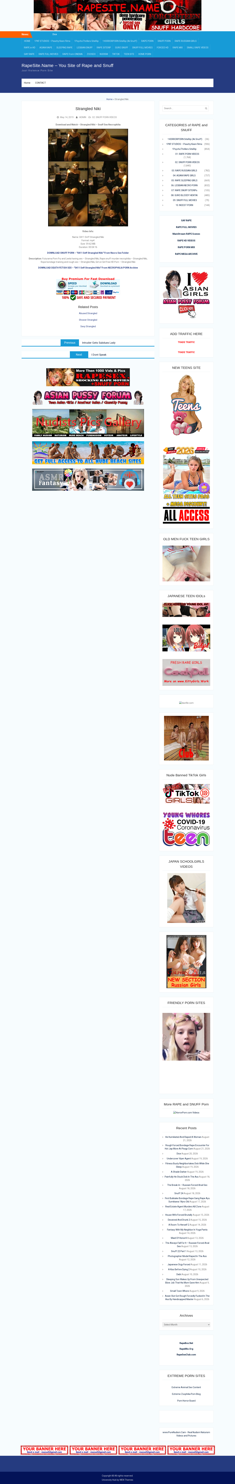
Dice (179, 1153)
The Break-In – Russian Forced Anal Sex (187, 1185)
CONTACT (40, 82)
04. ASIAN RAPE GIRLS (184, 175)
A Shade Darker (179, 1172)
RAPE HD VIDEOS (186, 240)
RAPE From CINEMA (73, 54)
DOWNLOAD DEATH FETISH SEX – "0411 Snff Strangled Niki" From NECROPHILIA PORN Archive (88, 267)
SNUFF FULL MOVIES (142, 47)
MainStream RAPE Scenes (186, 234)
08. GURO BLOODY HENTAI (184, 195)
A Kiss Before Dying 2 (179, 1269)
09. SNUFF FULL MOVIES (185, 200)
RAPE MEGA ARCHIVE (186, 254)
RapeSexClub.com (186, 1354)
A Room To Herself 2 (178, 1224)
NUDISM (104, 54)
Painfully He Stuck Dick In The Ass (182, 1176)
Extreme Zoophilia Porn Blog (186, 1394)
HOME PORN (144, 54)
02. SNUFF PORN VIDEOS (104, 117)
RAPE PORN (147, 41)
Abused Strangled (88, 313)
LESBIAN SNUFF (85, 47)
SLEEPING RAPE (64, 47)
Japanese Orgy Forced (179, 1264)
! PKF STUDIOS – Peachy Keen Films (52, 41)
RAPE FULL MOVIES (48, 54)
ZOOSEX (91, 54)
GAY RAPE (29, 54)
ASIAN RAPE (45, 47)
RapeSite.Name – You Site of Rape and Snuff (67, 65)
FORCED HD (162, 47)
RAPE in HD (29, 47)
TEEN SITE (129, 54)
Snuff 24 (178, 1193)
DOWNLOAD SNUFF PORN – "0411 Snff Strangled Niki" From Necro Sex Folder (88, 253)
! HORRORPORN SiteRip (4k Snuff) (120, 41)
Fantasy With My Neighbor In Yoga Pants (187, 1229)
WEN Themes (126, 1480)
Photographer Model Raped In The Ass (187, 1256)
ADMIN (82, 117)
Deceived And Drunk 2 (179, 1220)
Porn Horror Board (186, 1400)
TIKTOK (116, 54)
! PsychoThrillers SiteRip (86, 41)
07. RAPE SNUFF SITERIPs (184, 190)
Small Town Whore (179, 1291)
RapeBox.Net (186, 1343)
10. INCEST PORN (184, 205)
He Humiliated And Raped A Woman (55, 34)
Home (27, 82)
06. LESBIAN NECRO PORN (184, 185)
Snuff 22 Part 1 (179, 1251)
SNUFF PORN (164, 41)
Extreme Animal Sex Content (186, 1387)
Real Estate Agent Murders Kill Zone (183, 1206)
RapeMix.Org (186, 1349)
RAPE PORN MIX (186, 247)
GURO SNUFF (121, 47)
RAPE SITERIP (104, 47)
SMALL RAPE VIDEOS (197, 47)
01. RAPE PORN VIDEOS (187, 154)
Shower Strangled (88, 320)
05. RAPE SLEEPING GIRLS (184, 180)
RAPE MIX (178, 47)
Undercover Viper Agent (179, 1158)
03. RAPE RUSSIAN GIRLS (184, 170)
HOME (27, 41)
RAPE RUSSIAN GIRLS (186, 41)
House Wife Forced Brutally (178, 1215)
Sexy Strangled (88, 326)
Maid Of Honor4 (179, 1238)
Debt (178, 1274)
